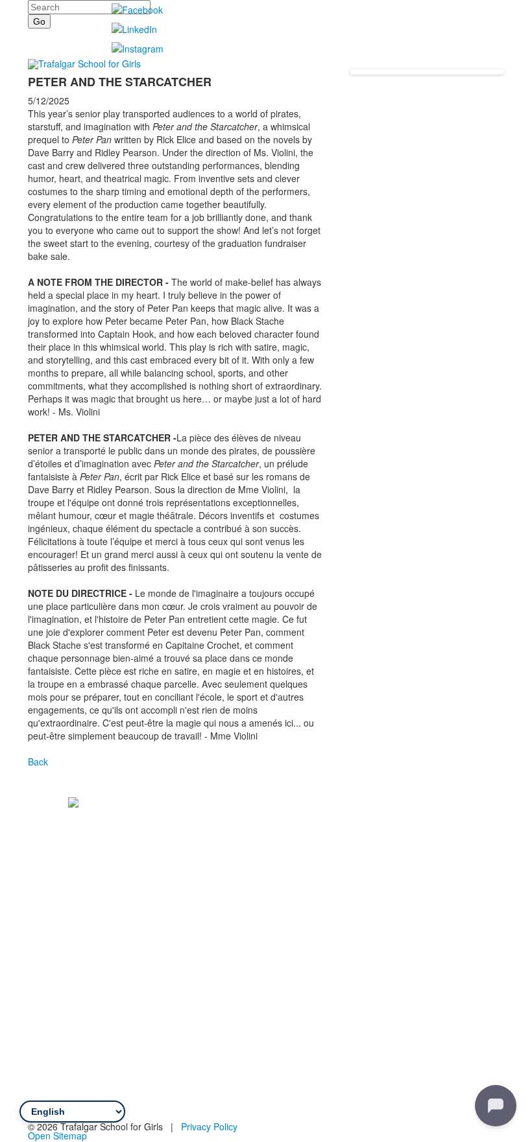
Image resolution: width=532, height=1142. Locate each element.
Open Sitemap (57, 1135)
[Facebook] (84, 929)
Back (38, 761)
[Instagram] (120, 929)
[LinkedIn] (102, 929)
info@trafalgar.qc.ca (102, 911)
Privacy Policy (209, 1126)
